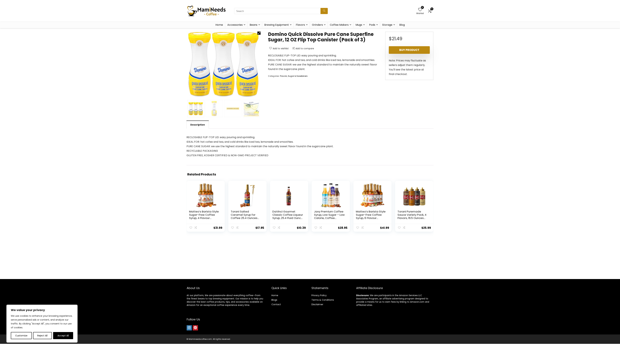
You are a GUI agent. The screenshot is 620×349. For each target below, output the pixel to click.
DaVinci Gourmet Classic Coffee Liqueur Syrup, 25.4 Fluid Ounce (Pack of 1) (287, 216)
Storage (387, 25)
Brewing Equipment (276, 25)
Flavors (300, 25)
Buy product (409, 50)
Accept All (63, 335)
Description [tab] (197, 124)
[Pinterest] (195, 327)
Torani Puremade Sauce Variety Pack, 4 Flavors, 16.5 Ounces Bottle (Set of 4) (412, 216)
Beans (253, 25)
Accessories (235, 25)
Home (219, 25)
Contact (276, 304)
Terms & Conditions (322, 299)
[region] (42, 324)
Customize (21, 335)
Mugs (359, 25)
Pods (372, 25)
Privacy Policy (319, 295)
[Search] (324, 11)
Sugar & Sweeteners (298, 76)
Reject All (42, 335)
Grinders (317, 25)
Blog (402, 25)
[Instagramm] (189, 327)
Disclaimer (317, 304)
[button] (259, 33)
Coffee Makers (339, 25)
